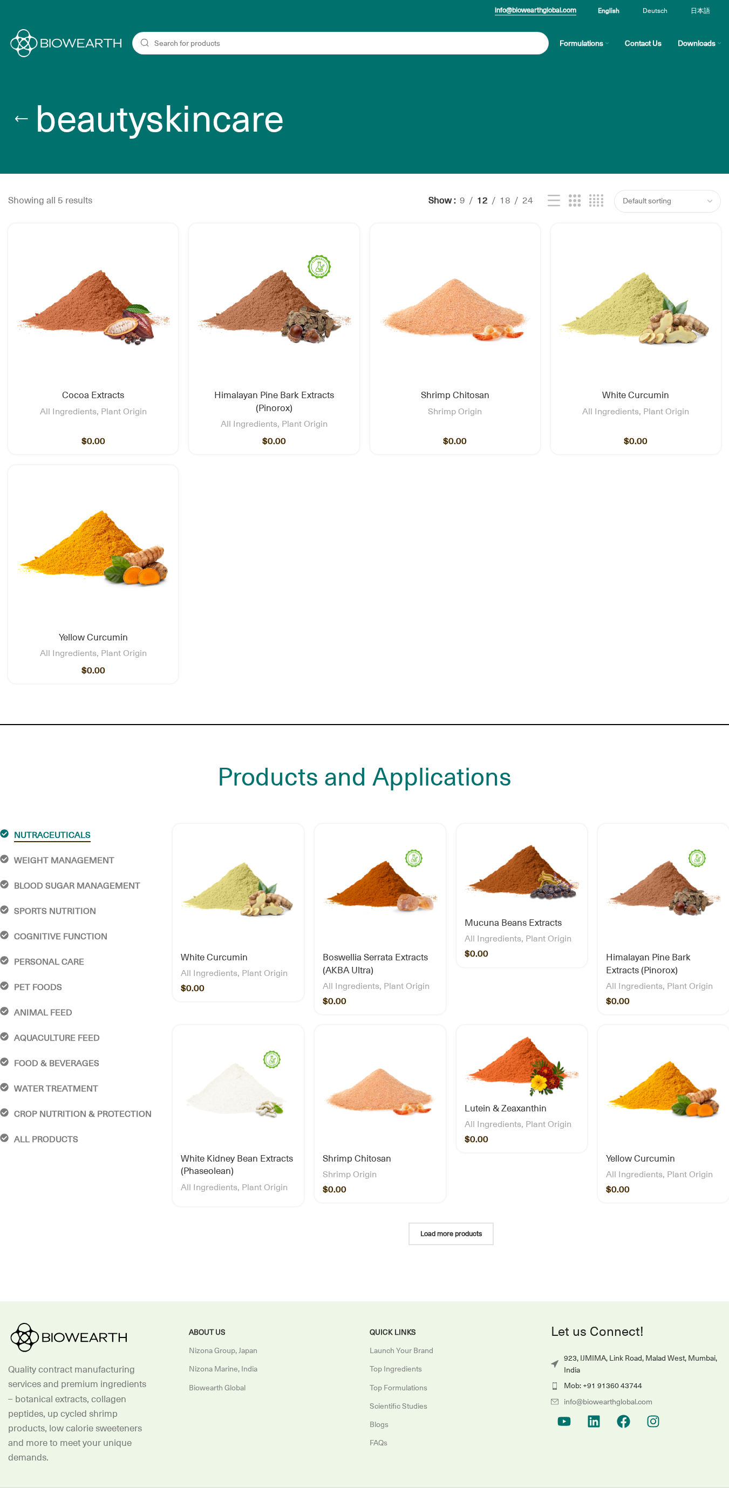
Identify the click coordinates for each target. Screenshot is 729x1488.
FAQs (378, 1443)
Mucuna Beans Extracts (513, 923)
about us (207, 1332)
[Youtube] (564, 1421)
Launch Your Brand (401, 1350)
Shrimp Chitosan (455, 395)
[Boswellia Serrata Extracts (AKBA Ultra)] (380, 889)
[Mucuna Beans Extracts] (522, 872)
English (608, 10)
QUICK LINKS (393, 1332)
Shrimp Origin (455, 411)
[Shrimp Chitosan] (455, 308)
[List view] (554, 201)
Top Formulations (398, 1388)
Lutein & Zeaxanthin (506, 1109)
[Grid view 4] (596, 201)
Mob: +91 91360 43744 (603, 1385)
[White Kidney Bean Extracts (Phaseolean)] (238, 1090)
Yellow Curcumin (93, 638)
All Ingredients (68, 411)
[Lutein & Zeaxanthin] (522, 1065)
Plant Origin (124, 411)
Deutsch (655, 10)
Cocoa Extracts (93, 395)
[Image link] (67, 1337)
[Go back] (21, 119)
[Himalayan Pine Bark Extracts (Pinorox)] (274, 308)
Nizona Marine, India (223, 1369)
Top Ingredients (396, 1369)
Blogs (379, 1424)
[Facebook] (623, 1421)
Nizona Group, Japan (223, 1350)
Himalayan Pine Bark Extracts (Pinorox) (274, 402)
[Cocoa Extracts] (93, 308)
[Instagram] (653, 1421)
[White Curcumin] (636, 308)
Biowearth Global (217, 1388)
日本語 (700, 10)
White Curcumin (635, 395)
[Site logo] (64, 43)
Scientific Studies (398, 1406)
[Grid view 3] (575, 201)
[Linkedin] (594, 1421)
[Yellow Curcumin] (93, 550)
